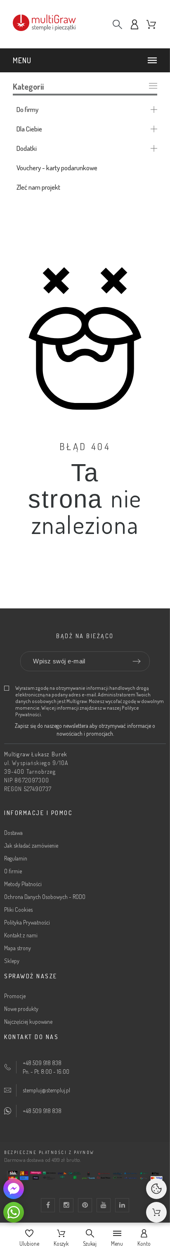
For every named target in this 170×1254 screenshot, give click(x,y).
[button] (86, 60)
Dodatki (27, 148)
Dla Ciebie (29, 128)
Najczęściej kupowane (28, 1021)
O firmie (13, 871)
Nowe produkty (21, 1008)
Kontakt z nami (21, 935)
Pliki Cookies (18, 909)
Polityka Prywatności (27, 922)
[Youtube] (104, 1205)
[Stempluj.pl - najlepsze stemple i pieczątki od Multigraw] (54, 24)
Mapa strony (17, 947)
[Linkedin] (122, 1205)
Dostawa (13, 832)
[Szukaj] (117, 24)
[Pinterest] (85, 1205)
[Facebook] (48, 1205)
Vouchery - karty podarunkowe (57, 167)
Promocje (15, 995)
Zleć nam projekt (38, 187)
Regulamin (15, 858)
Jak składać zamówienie (31, 845)
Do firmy (27, 109)
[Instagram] (66, 1205)
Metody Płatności (23, 883)
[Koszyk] (156, 1212)
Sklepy (11, 960)
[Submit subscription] (137, 661)
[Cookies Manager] (156, 1188)
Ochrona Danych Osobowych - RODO (44, 896)
